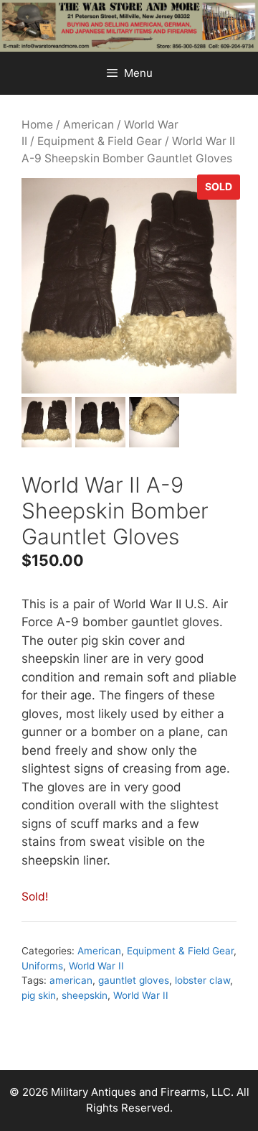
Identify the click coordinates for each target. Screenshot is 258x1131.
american (70, 980)
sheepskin (85, 995)
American (88, 124)
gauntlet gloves (133, 980)
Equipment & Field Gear (99, 141)
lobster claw (202, 980)
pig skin (39, 995)
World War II (96, 966)
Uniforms (42, 966)
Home (37, 124)
